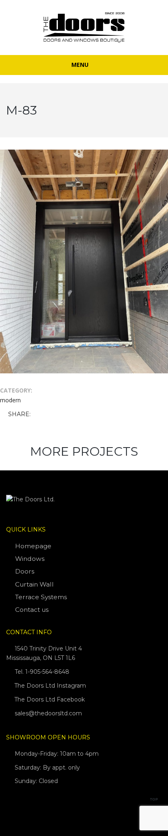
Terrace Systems (41, 597)
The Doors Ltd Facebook (49, 699)
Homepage (33, 546)
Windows (29, 558)
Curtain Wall (34, 584)
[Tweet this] (50, 414)
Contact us (32, 609)
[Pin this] (74, 414)
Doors (24, 571)
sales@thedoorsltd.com (48, 713)
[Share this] (38, 414)
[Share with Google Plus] (62, 414)
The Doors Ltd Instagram (49, 685)
